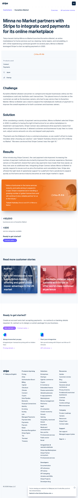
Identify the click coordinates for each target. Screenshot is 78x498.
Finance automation (47, 390)
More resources (64, 405)
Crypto (24, 395)
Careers (61, 416)
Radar (24, 428)
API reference (45, 348)
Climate (24, 390)
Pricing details (8, 348)
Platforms (44, 404)
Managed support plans (67, 434)
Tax (23, 436)
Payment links (26, 420)
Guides (61, 374)
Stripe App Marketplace (48, 450)
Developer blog (46, 481)
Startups (43, 377)
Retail (42, 440)
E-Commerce (45, 385)
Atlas (23, 377)
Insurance (44, 425)
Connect (24, 393)
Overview (54, 10)
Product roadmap (65, 413)
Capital (24, 385)
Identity (24, 406)
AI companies (45, 409)
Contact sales (9, 240)
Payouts (24, 425)
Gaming (43, 417)
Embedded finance (47, 387)
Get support (63, 431)
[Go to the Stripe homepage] (5, 371)
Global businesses (47, 393)
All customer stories (68, 10)
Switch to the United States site (40, 493)
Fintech (43, 414)
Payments (25, 422)
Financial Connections (29, 404)
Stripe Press (63, 421)
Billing (23, 382)
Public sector (45, 438)
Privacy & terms (64, 390)
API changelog (45, 473)
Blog (60, 379)
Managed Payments (28, 417)
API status (44, 471)
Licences (62, 397)
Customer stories (65, 377)
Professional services (48, 435)
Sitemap (62, 400)
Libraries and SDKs (47, 476)
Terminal (24, 438)
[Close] (74, 488)
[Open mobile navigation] (74, 3)
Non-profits (44, 432)
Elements (25, 401)
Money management (47, 401)
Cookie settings (64, 403)
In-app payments (46, 395)
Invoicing (25, 409)
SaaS (42, 406)
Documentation (46, 465)
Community (63, 382)
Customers (7, 10)
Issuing (24, 412)
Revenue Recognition (29, 430)
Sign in (61, 439)
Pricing (24, 374)
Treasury (25, 441)
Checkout (25, 387)
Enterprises (44, 374)
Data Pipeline (26, 398)
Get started (9, 328)
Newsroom (62, 418)
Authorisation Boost (28, 379)
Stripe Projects (45, 479)
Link (23, 414)
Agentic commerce (47, 379)
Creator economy (46, 412)
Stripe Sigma (26, 433)
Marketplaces (45, 398)
